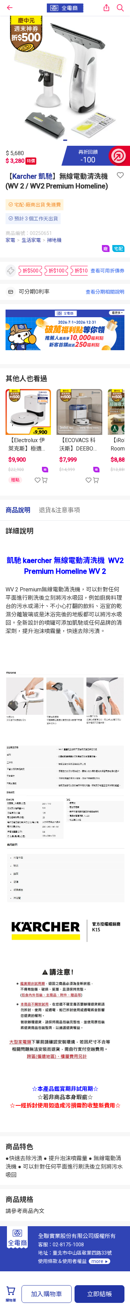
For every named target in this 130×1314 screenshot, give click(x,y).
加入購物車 (46, 1294)
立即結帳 (99, 1294)
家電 (10, 240)
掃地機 (54, 240)
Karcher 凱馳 (32, 176)
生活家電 (31, 240)
